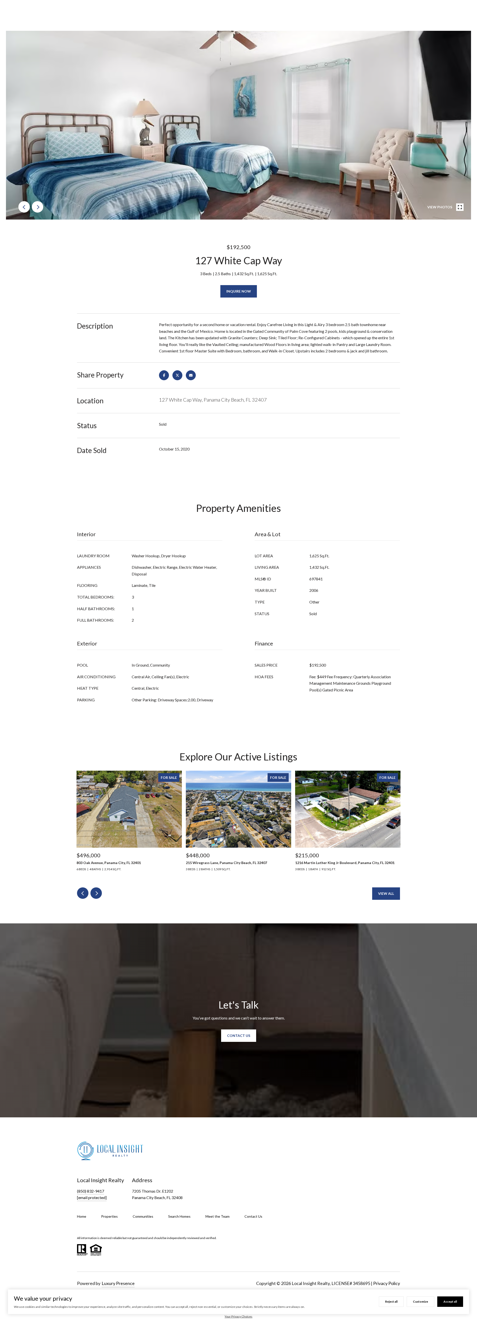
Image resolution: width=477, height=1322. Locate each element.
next (37, 207)
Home (81, 1216)
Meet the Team (217, 1216)
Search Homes (179, 1216)
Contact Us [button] (238, 1035)
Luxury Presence (118, 1283)
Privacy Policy (386, 1283)
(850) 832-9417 (90, 1191)
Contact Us (253, 1216)
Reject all (391, 1301)
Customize (420, 1301)
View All (386, 893)
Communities (143, 1216)
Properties (109, 1216)
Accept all (450, 1301)
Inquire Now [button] (238, 291)
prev (24, 207)
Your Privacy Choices (238, 1316)
